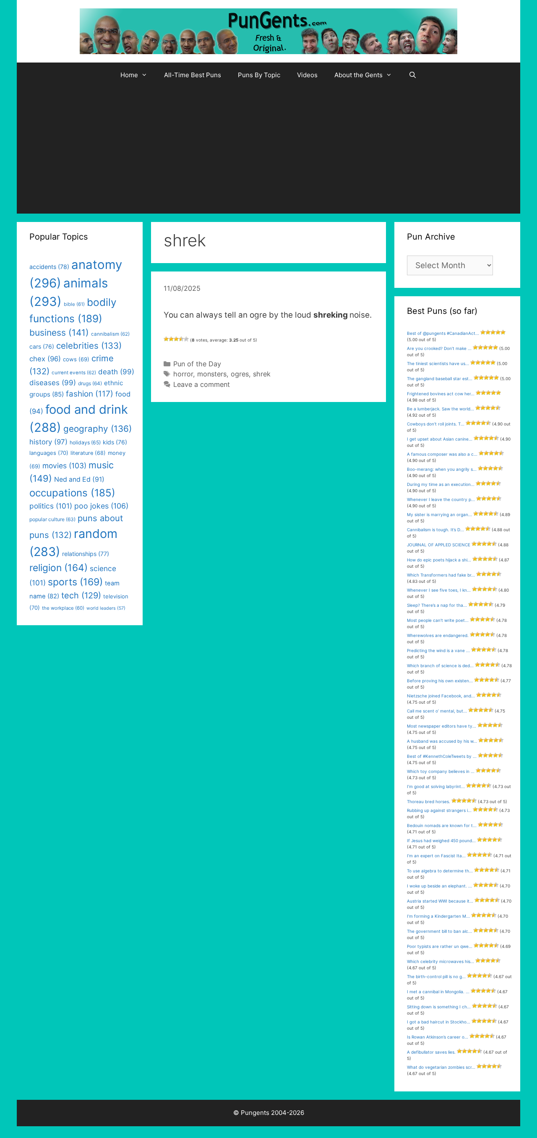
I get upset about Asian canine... (439, 438)
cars (41, 346)
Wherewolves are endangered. (438, 635)
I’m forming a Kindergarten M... (438, 916)
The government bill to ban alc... (439, 931)
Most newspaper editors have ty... (441, 725)
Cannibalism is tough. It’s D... (435, 529)
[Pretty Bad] (171, 339)
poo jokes (101, 505)
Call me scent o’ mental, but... (437, 710)
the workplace (63, 608)
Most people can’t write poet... (438, 620)
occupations (72, 493)
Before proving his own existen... (440, 680)
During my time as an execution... (440, 484)
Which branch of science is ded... (440, 665)
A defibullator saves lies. (431, 1051)
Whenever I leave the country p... (441, 499)
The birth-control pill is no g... (436, 976)
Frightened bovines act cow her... (440, 393)
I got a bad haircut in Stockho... (438, 1021)
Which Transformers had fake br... (441, 574)
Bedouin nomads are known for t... (442, 825)
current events (74, 373)
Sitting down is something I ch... (439, 1006)
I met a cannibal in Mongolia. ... (438, 991)
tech (81, 595)
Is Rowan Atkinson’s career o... (437, 1036)
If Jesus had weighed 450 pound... (441, 840)
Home (129, 75)
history (48, 442)
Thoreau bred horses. (428, 801)
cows (76, 359)
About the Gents (358, 75)
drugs (90, 383)
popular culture (52, 519)
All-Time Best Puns (192, 75)
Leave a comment (201, 384)
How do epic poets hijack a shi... (439, 559)
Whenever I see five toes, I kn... (439, 589)
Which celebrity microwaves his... (440, 961)
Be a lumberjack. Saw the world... (440, 408)
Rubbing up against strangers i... (439, 810)
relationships (85, 553)
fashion (89, 394)
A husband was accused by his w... (442, 741)
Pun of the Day (197, 364)
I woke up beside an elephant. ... (439, 885)
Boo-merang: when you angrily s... (442, 469)
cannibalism (110, 334)
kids (115, 442)
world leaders (105, 608)
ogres (240, 374)
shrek (262, 374)
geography (97, 428)
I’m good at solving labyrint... (436, 786)
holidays (85, 442)
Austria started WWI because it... (440, 900)
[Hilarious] (186, 339)
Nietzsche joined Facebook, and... (441, 695)
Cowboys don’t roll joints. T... (435, 423)
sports (75, 582)
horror (183, 374)
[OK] (176, 339)
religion (58, 567)
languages (48, 452)
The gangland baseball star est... (439, 378)
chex (45, 359)
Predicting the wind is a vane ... (438, 650)
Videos (307, 75)
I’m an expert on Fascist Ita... (436, 855)
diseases (52, 382)
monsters (212, 374)
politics (50, 505)
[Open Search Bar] (412, 75)
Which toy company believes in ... (440, 771)
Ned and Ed (79, 479)
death (116, 372)
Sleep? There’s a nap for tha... (437, 605)
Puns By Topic (259, 75)
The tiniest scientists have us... (438, 363)
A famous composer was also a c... (442, 454)
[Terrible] (166, 339)
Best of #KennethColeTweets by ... (442, 756)
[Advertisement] (268, 150)
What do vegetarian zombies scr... (441, 1067)
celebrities (89, 345)
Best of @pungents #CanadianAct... (443, 333)
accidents (49, 266)
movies (64, 465)
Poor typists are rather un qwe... (439, 946)
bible (74, 304)
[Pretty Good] (181, 339)
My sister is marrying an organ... (439, 514)
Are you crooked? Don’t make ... (439, 348)
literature (88, 453)
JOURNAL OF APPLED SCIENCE (438, 544)
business (59, 332)
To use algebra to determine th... (440, 870)
